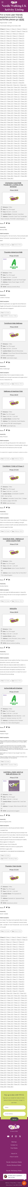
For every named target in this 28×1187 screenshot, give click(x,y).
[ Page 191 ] (3, 138)
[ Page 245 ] (17, 169)
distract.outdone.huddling (13, 643)
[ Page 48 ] (9, 54)
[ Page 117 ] (17, 94)
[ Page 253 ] (17, 173)
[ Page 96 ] (9, 82)
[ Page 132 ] (10, 103)
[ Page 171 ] (3, 127)
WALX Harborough (5, 368)
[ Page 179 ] (3, 131)
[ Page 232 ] (10, 162)
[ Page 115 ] (3, 94)
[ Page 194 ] (24, 138)
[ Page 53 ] (15, 57)
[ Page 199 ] (3, 143)
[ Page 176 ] (10, 129)
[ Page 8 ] (13, 31)
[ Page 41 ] (15, 50)
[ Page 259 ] (3, 178)
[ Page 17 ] (15, 36)
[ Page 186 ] (24, 134)
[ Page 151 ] (3, 115)
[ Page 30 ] (21, 43)
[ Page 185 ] (17, 134)
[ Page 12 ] (9, 33)
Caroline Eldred (4, 514)
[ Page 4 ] (19, 29)
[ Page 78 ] (21, 71)
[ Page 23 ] (3, 40)
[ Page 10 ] (25, 31)
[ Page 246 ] (24, 169)
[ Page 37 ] (15, 47)
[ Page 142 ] (24, 108)
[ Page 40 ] (9, 50)
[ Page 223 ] (3, 157)
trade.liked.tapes (11, 503)
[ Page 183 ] (3, 134)
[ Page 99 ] (3, 85)
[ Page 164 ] (10, 122)
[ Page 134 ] (24, 103)
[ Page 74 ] (21, 68)
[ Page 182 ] (24, 131)
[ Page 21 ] (15, 38)
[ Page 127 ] (3, 101)
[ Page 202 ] (24, 143)
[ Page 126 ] (24, 99)
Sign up (14, 1119)
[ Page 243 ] (3, 169)
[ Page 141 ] (17, 108)
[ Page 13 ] (15, 33)
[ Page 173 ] (17, 127)
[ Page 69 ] (15, 66)
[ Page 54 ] (21, 57)
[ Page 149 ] (17, 113)
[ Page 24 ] (9, 40)
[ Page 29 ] (15, 43)
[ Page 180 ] (10, 131)
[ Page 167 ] (3, 124)
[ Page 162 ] (24, 120)
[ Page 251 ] (3, 173)
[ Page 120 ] (10, 96)
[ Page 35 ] (3, 47)
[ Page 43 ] (3, 52)
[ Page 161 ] (17, 120)
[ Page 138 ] (24, 106)
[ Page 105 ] (17, 87)
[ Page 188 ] (10, 136)
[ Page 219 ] (3, 155)
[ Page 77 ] (15, 71)
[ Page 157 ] (17, 117)
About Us (14, 1153)
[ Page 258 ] (24, 176)
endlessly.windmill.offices (13, 286)
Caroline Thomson (5, 297)
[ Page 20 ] (9, 38)
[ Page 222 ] (24, 155)
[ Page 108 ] (10, 89)
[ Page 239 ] (3, 166)
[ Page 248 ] (10, 171)
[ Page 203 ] (3, 145)
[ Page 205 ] (17, 145)
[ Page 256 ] (10, 176)
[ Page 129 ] (17, 101)
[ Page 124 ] (10, 99)
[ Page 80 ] (9, 73)
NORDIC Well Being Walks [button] (9, 858)
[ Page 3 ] (13, 29)
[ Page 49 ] (15, 54)
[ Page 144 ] (10, 110)
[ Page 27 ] (3, 43)
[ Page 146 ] (24, 110)
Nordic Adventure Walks (14, 1162)
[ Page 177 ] (17, 129)
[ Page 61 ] (15, 61)
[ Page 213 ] (17, 150)
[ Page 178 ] (24, 129)
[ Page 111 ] (3, 92)
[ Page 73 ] (15, 68)
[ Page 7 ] (8, 31)
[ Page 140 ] (10, 108)
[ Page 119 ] (3, 96)
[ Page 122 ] (24, 96)
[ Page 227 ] (3, 159)
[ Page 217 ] (17, 152)
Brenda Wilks (3, 229)
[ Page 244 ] (10, 169)
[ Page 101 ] (16, 85)
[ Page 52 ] (9, 57)
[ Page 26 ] (21, 40)
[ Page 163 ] (3, 122)
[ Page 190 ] (24, 136)
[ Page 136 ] (10, 106)
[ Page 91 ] (3, 80)
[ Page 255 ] (3, 176)
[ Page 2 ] (8, 29)
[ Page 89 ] (15, 78)
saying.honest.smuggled (13, 811)
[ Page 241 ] (17, 166)
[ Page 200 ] (10, 143)
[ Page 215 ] (3, 152)
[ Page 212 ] (10, 150)
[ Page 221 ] (17, 155)
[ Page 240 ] (10, 166)
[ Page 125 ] (17, 99)
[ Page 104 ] (10, 87)
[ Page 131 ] (3, 103)
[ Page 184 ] (10, 134)
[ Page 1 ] (2, 29)
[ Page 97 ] (15, 82)
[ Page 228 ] (10, 159)
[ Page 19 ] (3, 38)
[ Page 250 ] (24, 171)
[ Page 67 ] (3, 66)
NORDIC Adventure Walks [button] (9, 316)
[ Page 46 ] (21, 52)
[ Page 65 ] (15, 64)
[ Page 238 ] (24, 164)
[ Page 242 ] (24, 166)
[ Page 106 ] (24, 87)
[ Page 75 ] (3, 71)
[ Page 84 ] (9, 75)
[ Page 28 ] (9, 43)
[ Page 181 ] (17, 131)
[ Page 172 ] (10, 127)
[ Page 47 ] (3, 54)
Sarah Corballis (4, 913)
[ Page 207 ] (3, 148)
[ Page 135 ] (3, 106)
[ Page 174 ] (24, 127)
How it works (14, 1157)
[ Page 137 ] (17, 106)
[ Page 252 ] (10, 173)
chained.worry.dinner (12, 903)
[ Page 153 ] (17, 115)
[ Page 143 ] (3, 110)
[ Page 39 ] (3, 50)
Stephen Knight (4, 733)
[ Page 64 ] (9, 64)
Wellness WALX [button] (17, 384)
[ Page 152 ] (10, 115)
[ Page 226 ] (24, 157)
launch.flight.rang (11, 426)
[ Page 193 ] (17, 138)
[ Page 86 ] (21, 75)
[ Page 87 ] (3, 78)
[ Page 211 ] (3, 150)
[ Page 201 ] (17, 143)
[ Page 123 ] (3, 99)
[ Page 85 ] (15, 75)
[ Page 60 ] (9, 61)
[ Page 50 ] (21, 54)
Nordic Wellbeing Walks (14, 1171)
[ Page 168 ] (10, 124)
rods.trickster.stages (12, 358)
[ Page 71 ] (3, 68)
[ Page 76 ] (9, 71)
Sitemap (14, 1142)
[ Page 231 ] (3, 162)
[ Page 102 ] (23, 85)
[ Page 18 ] (21, 36)
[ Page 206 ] (24, 145)
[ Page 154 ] (24, 115)
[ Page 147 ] (3, 113)
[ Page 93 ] (15, 80)
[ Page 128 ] (10, 101)
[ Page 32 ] (9, 45)
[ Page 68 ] (9, 66)
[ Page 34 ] (21, 45)
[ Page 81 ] (15, 73)
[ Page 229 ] (17, 159)
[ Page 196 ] (10, 141)
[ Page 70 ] (21, 66)
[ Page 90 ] (21, 78)
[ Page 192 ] (10, 138)
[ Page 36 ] (9, 47)
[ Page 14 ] (21, 33)
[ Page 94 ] (21, 80)
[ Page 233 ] (17, 162)
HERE (21, 20)
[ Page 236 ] (10, 164)
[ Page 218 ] (24, 152)
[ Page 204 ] (10, 145)
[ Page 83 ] (3, 75)
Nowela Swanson (4, 654)
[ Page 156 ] (10, 117)
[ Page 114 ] (24, 92)
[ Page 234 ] (24, 162)
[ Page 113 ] (17, 92)
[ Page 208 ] (10, 148)
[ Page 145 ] (17, 110)
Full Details (5, 244)
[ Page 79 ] (3, 73)
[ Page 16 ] (9, 36)
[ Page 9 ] (18, 31)
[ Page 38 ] (21, 47)
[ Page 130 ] (24, 101)
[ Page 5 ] (24, 29)
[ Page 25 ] (15, 40)
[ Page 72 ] (9, 68)
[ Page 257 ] (17, 176)
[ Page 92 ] (9, 80)
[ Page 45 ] (15, 52)
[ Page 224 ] (10, 157)
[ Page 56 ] (9, 59)
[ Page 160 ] (10, 120)
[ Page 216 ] (10, 152)
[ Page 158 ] (24, 117)
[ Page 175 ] (3, 129)
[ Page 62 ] (21, 61)
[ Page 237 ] (17, 164)
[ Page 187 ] (3, 136)
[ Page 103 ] (3, 87)
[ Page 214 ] (24, 150)
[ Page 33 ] (15, 45)
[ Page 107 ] (3, 89)
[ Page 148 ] (10, 113)
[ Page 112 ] (10, 92)
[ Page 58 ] (21, 59)
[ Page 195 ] (3, 141)
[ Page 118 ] (24, 94)
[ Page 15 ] (3, 36)
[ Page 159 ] (3, 120)
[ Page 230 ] (24, 159)
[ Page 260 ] (10, 178)
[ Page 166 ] (24, 122)
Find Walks (14, 1148)
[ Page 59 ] (3, 61)
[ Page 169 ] (17, 124)
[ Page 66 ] (21, 64)
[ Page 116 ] (10, 94)
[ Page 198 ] (24, 141)
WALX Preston (4, 436)
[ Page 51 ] (3, 57)
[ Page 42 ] (21, 50)
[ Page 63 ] (3, 64)
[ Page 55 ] (3, 59)
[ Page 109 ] (17, 89)
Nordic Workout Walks (14, 1165)
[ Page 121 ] (17, 96)
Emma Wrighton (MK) (5, 821)
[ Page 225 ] (17, 157)
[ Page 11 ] (3, 33)
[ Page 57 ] (15, 59)
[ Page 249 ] (17, 171)
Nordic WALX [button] (16, 244)
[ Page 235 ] (3, 164)
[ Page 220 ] (10, 155)
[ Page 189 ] (17, 136)
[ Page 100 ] (9, 85)
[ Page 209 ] (17, 148)
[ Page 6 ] (2, 31)
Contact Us (14, 1145)
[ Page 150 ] (24, 113)
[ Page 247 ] (3, 171)
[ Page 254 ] (24, 173)
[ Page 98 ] (21, 82)
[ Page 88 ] (9, 78)
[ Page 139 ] (3, 108)
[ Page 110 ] (24, 89)
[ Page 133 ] (17, 103)
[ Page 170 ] (24, 124)
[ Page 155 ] (3, 117)
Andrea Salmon (4, 586)
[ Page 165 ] (17, 122)
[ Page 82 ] (21, 73)
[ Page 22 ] (21, 38)
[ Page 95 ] (3, 82)
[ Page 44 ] (9, 52)
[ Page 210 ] (24, 148)
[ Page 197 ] (17, 141)
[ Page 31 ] (3, 45)
